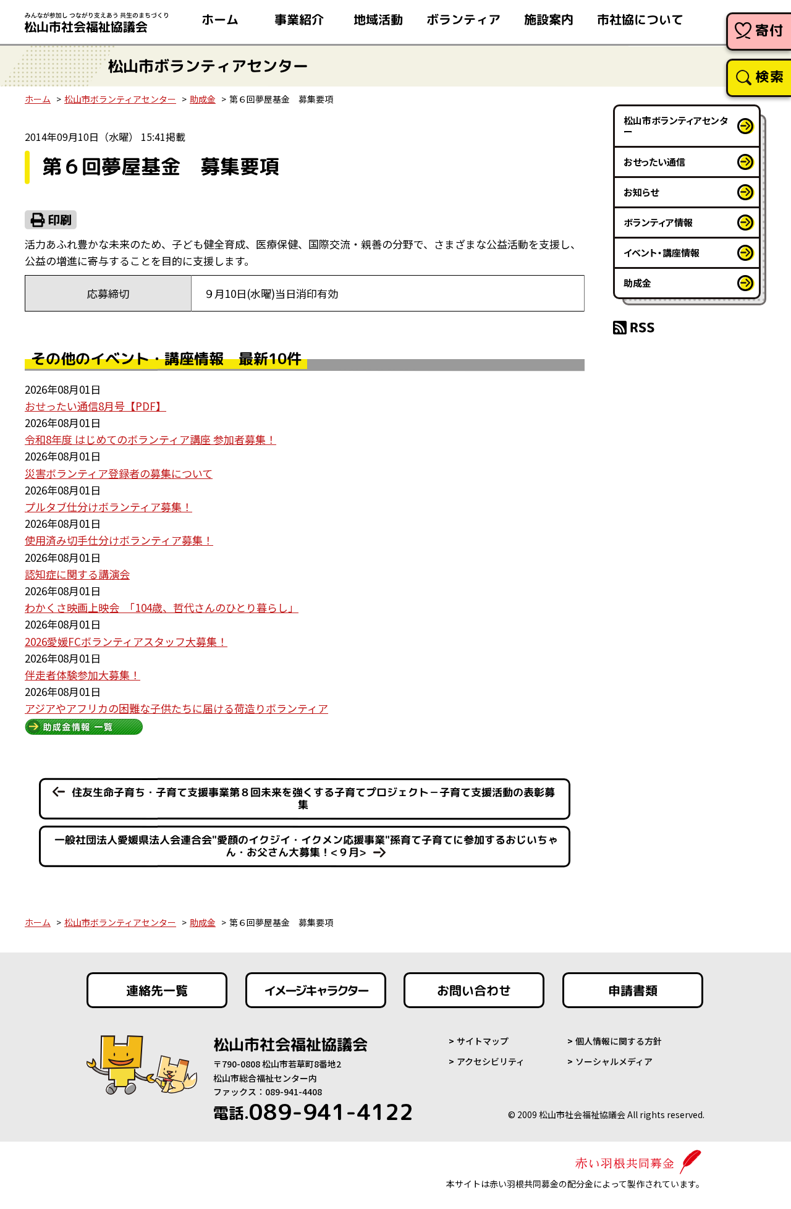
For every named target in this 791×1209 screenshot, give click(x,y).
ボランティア (463, 19)
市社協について (640, 19)
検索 (769, 76)
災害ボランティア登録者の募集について (119, 473)
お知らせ (641, 191)
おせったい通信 (654, 161)
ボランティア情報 (658, 222)
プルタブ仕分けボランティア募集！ (108, 506)
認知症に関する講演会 (77, 574)
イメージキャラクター (316, 990)
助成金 (203, 99)
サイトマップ (483, 1041)
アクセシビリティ (491, 1061)
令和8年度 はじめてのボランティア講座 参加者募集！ (150, 439)
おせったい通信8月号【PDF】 (95, 406)
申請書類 (633, 990)
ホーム (220, 19)
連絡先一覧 (157, 990)
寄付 (769, 30)
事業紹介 (299, 19)
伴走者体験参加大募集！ (82, 674)
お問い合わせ (474, 990)
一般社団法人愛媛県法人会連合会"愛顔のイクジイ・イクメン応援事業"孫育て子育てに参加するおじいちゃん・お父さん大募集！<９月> (305, 845)
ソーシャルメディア (614, 1061)
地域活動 (378, 19)
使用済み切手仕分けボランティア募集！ (119, 540)
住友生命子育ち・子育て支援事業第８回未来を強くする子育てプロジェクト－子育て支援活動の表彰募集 (313, 798)
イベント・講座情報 (662, 252)
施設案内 (548, 19)
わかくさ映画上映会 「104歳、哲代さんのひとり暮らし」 (161, 607)
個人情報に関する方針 (618, 1041)
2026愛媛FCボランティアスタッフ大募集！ (126, 641)
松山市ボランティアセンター (120, 99)
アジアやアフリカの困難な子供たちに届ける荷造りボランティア (176, 708)
